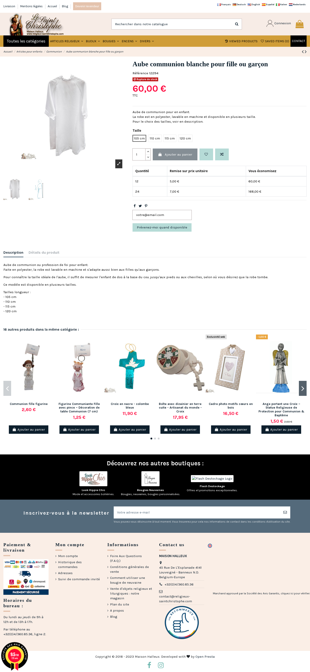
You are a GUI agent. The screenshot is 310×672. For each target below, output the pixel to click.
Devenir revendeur (87, 6)
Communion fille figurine (29, 404)
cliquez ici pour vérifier (295, 593)
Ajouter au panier (178, 154)
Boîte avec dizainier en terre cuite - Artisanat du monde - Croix (180, 408)
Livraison (9, 6)
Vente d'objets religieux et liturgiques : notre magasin (131, 593)
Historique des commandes (70, 564)
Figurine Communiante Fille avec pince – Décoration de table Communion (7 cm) (79, 408)
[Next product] (306, 52)
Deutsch (241, 4)
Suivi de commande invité (79, 579)
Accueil (53, 6)
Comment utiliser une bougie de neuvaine (127, 580)
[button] (92, 41)
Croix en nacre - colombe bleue (130, 406)
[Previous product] (303, 52)
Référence (140, 73)
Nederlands (299, 4)
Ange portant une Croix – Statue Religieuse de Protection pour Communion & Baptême (281, 409)
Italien (283, 4)
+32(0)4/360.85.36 (179, 584)
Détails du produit (44, 252)
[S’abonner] (285, 512)
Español (270, 4)
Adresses (65, 573)
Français (226, 4)
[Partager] (135, 206)
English (255, 4)
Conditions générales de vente (129, 569)
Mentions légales (31, 6)
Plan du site (119, 604)
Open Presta (205, 657)
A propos (117, 610)
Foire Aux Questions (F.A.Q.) (126, 558)
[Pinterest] (146, 206)
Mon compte (68, 556)
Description (13, 252)
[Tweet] (140, 206)
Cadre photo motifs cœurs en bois (231, 406)
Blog (65, 6)
